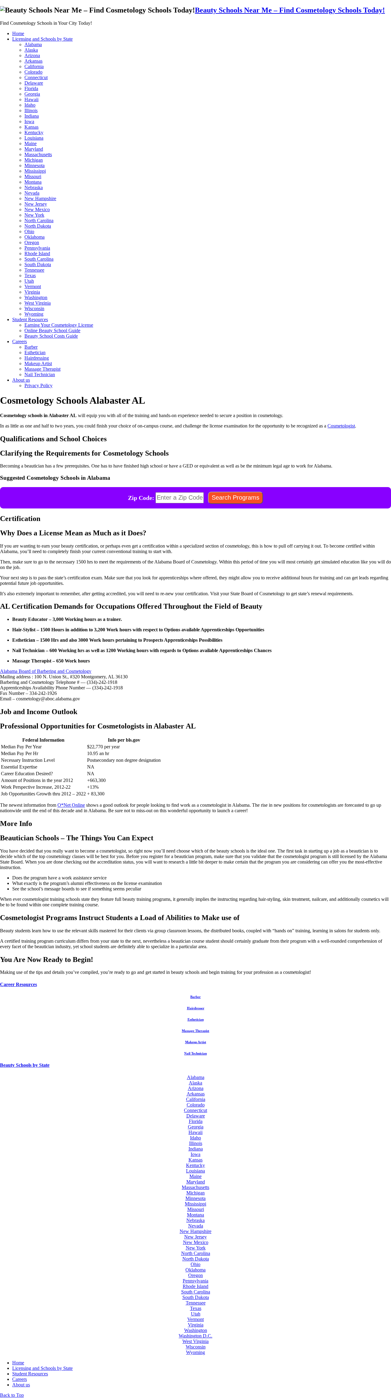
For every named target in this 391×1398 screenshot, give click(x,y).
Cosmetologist (341, 425)
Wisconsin (34, 308)
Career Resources (18, 984)
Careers (19, 341)
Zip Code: (141, 497)
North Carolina (38, 220)
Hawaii (31, 99)
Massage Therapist (42, 369)
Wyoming (33, 314)
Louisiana (33, 138)
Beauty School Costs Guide (51, 336)
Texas (30, 275)
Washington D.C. (195, 1335)
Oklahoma (34, 237)
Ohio (29, 231)
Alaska (31, 50)
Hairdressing (36, 358)
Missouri (32, 176)
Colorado (33, 72)
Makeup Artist (38, 363)
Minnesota (34, 165)
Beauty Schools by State (24, 1065)
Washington (35, 297)
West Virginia (37, 303)
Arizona (32, 55)
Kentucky (33, 132)
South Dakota (37, 264)
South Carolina (38, 259)
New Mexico (37, 209)
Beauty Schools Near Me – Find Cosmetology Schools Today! (290, 10)
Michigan (33, 160)
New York (34, 215)
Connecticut (36, 77)
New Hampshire (40, 198)
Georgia (32, 94)
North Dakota (37, 226)
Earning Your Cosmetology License (58, 325)
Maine (30, 143)
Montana (33, 182)
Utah (29, 281)
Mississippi (35, 171)
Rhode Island (37, 253)
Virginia (32, 292)
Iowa (29, 121)
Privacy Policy (38, 385)
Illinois (31, 110)
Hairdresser (195, 1008)
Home (18, 33)
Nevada (31, 193)
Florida (31, 88)
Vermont (32, 286)
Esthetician (35, 352)
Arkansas (33, 61)
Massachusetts (38, 154)
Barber (31, 347)
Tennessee (34, 270)
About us (21, 380)
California (34, 66)
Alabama (33, 44)
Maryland (33, 149)
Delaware (33, 83)
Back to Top (12, 1395)
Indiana (31, 116)
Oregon (31, 242)
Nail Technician (39, 374)
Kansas (31, 127)
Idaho (29, 105)
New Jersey (35, 204)
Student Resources (30, 319)
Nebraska (33, 187)
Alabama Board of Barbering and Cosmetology (45, 671)
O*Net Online (71, 805)
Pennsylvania (37, 248)
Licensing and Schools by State (42, 39)
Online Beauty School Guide (52, 330)
